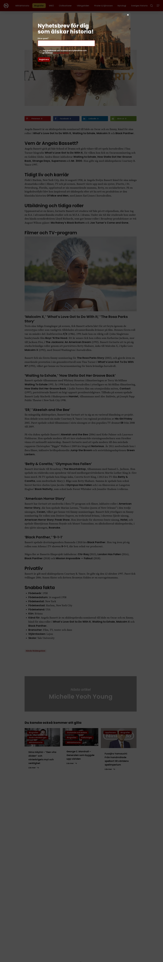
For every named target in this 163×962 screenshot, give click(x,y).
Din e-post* (43, 38)
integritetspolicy (61, 53)
